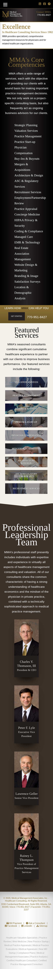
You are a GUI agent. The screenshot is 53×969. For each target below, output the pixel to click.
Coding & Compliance (28, 231)
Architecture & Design (28, 175)
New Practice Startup (38, 941)
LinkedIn (27, 926)
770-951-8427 (44, 15)
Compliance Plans (26, 953)
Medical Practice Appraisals (17, 945)
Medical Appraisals (28, 949)
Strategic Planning (26, 125)
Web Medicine (19, 941)
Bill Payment (15, 923)
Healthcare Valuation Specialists (22, 938)
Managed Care (23, 237)
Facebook (12, 926)
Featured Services (26, 332)
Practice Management (27, 136)
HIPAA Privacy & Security (26, 222)
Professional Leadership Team (26, 534)
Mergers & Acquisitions (22, 167)
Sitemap (43, 926)
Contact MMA (43, 12)
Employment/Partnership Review (28, 200)
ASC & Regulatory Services (26, 183)
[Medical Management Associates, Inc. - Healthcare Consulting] (12, 16)
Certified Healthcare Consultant (22, 960)
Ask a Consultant (36, 923)
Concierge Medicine (27, 214)
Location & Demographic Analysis (23, 292)
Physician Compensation (23, 150)
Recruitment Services (27, 192)
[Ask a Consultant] (49, 3)
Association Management (22, 256)
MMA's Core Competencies (26, 62)
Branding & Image (26, 276)
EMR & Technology (27, 242)
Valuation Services (26, 130)
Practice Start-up (24, 142)
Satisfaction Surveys (27, 281)
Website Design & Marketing (25, 267)
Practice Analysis (38, 957)
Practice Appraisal (25, 209)
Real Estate (21, 248)
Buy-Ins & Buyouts (26, 158)
